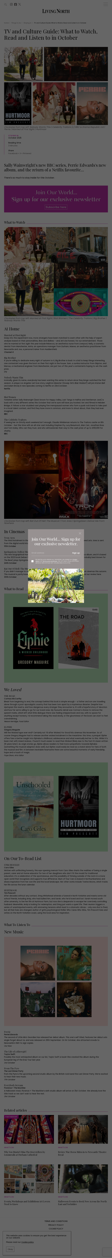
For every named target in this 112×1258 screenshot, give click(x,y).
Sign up (76, 553)
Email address (37, 554)
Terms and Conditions (50, 561)
